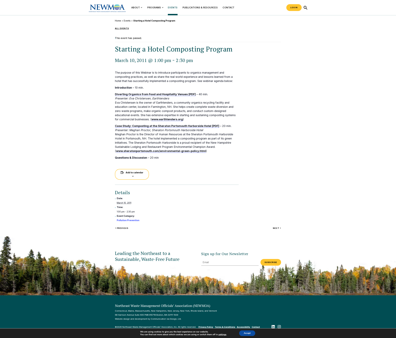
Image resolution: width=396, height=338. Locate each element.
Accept (247, 333)
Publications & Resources (200, 7)
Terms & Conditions (225, 327)
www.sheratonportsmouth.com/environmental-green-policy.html (161, 151)
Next (277, 228)
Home (118, 20)
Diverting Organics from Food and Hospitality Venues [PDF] (155, 94)
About (135, 7)
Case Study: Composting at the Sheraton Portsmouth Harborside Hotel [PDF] (167, 126)
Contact (228, 7)
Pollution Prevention (128, 220)
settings (222, 334)
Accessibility (243, 327)
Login (294, 7)
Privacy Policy (205, 327)
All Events (122, 28)
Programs (154, 7)
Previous (122, 228)
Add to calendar (134, 172)
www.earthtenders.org (167, 119)
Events (173, 7)
